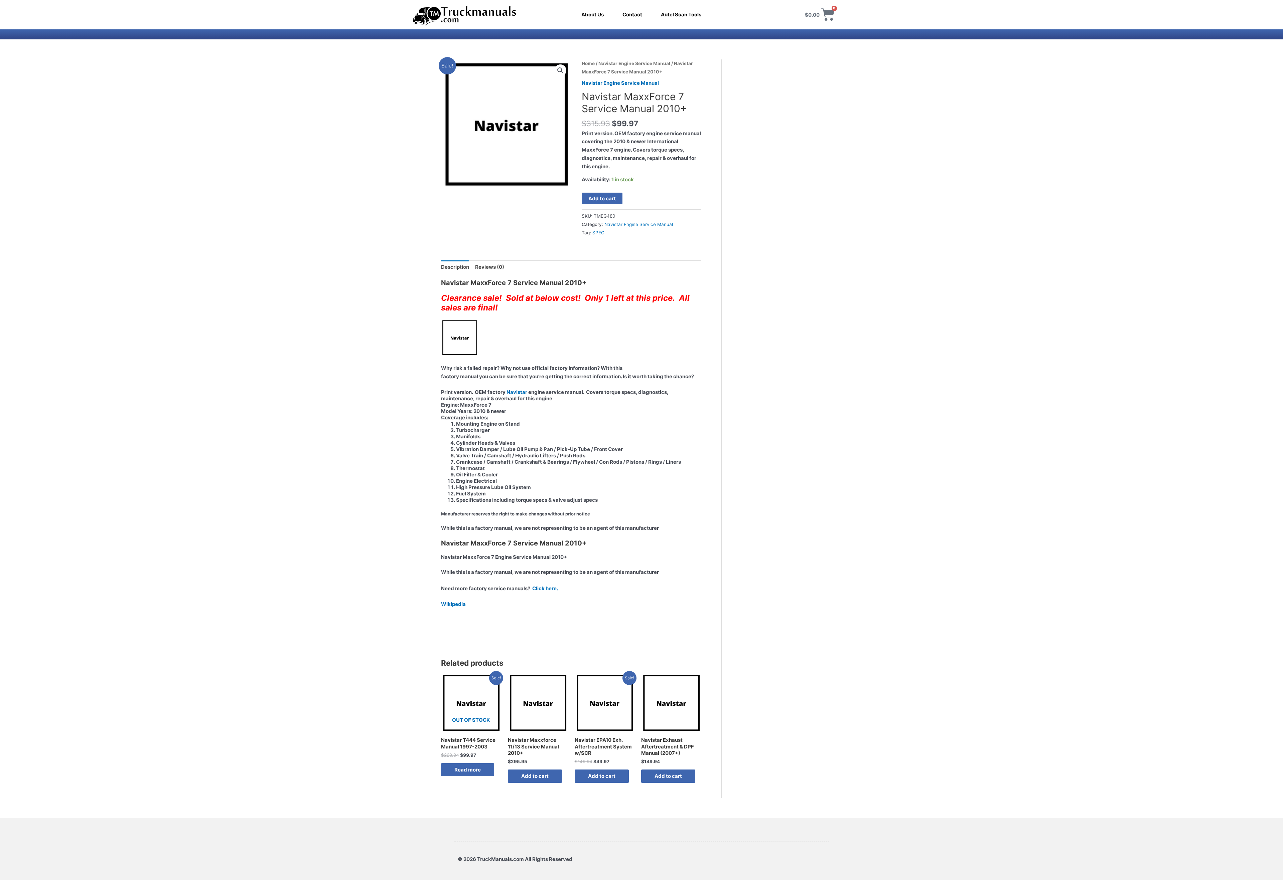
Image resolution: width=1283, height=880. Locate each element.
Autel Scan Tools (681, 14)
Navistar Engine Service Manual (634, 63)
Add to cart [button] (535, 776)
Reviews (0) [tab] (489, 267)
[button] (560, 70)
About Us (592, 14)
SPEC (598, 232)
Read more (467, 769)
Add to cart (602, 198)
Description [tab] (455, 267)
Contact (632, 14)
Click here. (545, 588)
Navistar (517, 392)
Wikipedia (453, 604)
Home (588, 63)
